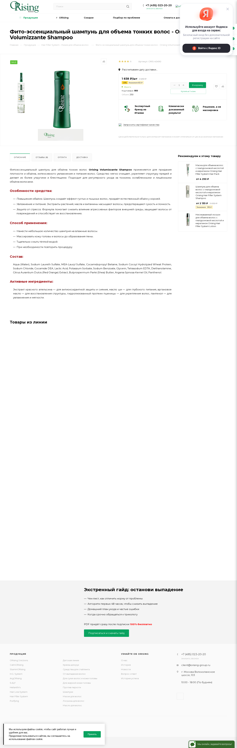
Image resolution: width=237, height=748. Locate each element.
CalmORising (16, 665)
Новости (126, 669)
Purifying (14, 701)
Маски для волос (72, 696)
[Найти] (128, 6)
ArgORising (16, 678)
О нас (124, 660)
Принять (92, 734)
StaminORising (17, 669)
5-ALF (13, 683)
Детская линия (71, 660)
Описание (20, 157)
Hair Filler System (19, 696)
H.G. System (16, 674)
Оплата (62, 157)
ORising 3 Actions (19, 660)
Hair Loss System (18, 692)
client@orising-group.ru (195, 665)
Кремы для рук (71, 665)
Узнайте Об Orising (134, 654)
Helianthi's (15, 687)
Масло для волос (72, 705)
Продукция (18, 654)
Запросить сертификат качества (141, 125)
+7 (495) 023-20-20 (159, 5)
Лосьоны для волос (73, 701)
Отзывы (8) (42, 157)
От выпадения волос (74, 674)
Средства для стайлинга (76, 669)
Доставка (82, 157)
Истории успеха (130, 678)
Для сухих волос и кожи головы (80, 678)
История (126, 665)
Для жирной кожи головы (77, 683)
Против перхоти (72, 687)
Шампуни (68, 692)
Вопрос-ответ (129, 674)
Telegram (180, 696)
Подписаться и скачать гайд (106, 633)
